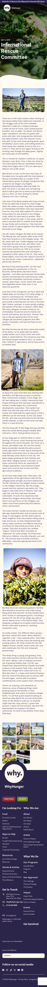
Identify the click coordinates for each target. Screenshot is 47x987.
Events (27, 907)
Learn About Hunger (9, 859)
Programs (27, 869)
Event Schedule (29, 914)
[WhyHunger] (12, 8)
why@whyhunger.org (14, 902)
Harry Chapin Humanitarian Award (34, 846)
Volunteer (5, 844)
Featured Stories (8, 871)
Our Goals (27, 824)
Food (4, 814)
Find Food (8, 799)
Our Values (27, 821)
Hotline (5, 821)
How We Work (29, 866)
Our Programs (31, 862)
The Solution (28, 887)
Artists (4, 847)
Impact (27, 892)
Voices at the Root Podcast (11, 877)
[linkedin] (23, 969)
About (27, 814)
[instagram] (8, 969)
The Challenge (29, 881)
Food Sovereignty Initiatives (33, 899)
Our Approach (31, 877)
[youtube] (19, 969)
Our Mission (28, 818)
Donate (5, 838)
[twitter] (15, 969)
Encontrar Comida (9, 818)
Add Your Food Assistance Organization (11, 828)
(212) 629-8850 (11, 905)
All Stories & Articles (9, 874)
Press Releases (7, 880)
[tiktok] (11, 969)
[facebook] (4, 969)
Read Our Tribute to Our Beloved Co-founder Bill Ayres (23, 2)
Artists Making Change (32, 842)
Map (25, 872)
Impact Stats (28, 896)
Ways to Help (8, 834)
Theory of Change (30, 884)
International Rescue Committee (16, 51)
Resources (7, 855)
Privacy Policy (23, 979)
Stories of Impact (30, 839)
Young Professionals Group (12, 841)
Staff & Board (28, 830)
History (26, 827)
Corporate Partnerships (10, 850)
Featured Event (29, 911)
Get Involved (31, 924)
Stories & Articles (10, 867)
